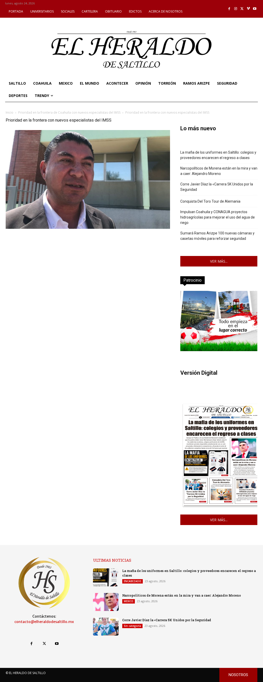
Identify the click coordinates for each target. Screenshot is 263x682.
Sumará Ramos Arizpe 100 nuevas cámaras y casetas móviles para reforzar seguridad (217, 236)
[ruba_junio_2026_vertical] (218, 349)
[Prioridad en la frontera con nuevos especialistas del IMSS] (88, 227)
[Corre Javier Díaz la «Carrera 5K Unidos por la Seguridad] (106, 627)
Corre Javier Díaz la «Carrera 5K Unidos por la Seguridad (216, 187)
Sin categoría (132, 626)
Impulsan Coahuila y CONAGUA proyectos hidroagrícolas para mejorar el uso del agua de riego (217, 217)
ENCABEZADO (132, 581)
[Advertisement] (88, 266)
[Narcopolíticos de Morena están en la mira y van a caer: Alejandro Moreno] (106, 602)
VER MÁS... (219, 261)
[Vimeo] (248, 9)
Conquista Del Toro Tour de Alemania (210, 201)
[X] (242, 9)
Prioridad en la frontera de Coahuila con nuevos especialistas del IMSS (69, 112)
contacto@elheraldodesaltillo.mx (44, 621)
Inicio (9, 112)
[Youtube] (254, 9)
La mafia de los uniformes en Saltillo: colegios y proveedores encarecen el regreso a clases (218, 155)
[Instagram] (235, 9)
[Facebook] (229, 9)
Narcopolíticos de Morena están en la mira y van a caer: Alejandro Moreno (218, 171)
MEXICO (128, 601)
